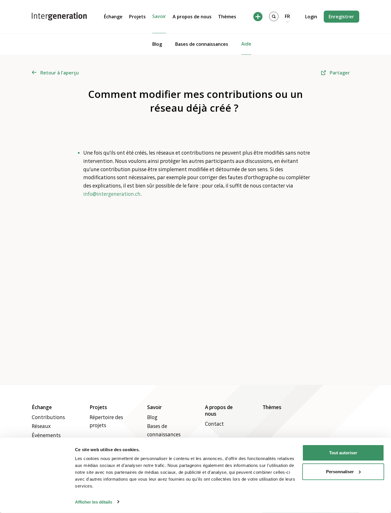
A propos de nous (192, 16)
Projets (137, 16)
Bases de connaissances (201, 44)
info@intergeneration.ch (112, 194)
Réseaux (41, 426)
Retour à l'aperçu (59, 73)
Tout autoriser (343, 452)
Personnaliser (340, 471)
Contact (214, 424)
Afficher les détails (93, 501)
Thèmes (227, 16)
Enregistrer (341, 16)
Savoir (159, 16)
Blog (157, 44)
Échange (113, 16)
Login (311, 16)
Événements (46, 435)
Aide (246, 44)
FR (287, 16)
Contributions (48, 417)
